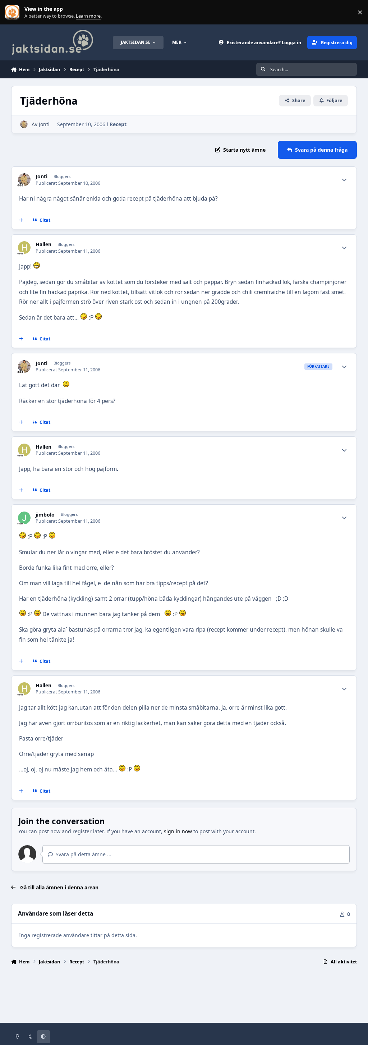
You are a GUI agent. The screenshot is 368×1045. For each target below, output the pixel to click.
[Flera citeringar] (21, 220)
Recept (118, 124)
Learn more (14, 12)
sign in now (178, 831)
